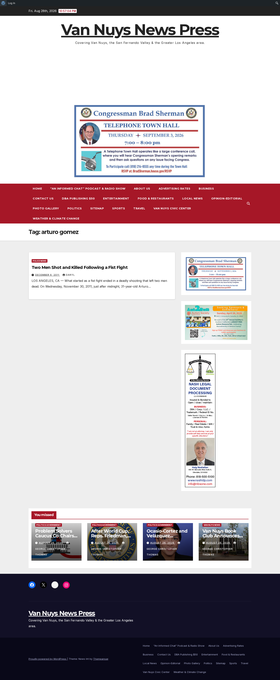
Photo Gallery (46, 208)
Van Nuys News (212, 525)
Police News (39, 261)
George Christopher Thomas (50, 551)
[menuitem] (3, 3)
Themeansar (100, 658)
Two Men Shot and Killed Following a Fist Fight (79, 267)
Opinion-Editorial (226, 198)
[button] (248, 203)
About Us (142, 188)
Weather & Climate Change (56, 218)
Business (206, 188)
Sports (118, 208)
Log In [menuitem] (11, 3)
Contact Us (43, 198)
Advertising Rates (174, 188)
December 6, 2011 (47, 274)
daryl (70, 274)
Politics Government (48, 525)
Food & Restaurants (156, 198)
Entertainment (116, 198)
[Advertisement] (140, 74)
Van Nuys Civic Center (172, 208)
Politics (74, 208)
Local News (192, 198)
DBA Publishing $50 (78, 198)
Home (37, 188)
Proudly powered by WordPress (48, 658)
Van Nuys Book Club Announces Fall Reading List (220, 535)
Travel (139, 208)
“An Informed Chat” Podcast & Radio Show (88, 188)
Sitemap (97, 208)
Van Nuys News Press (140, 29)
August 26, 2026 (51, 542)
